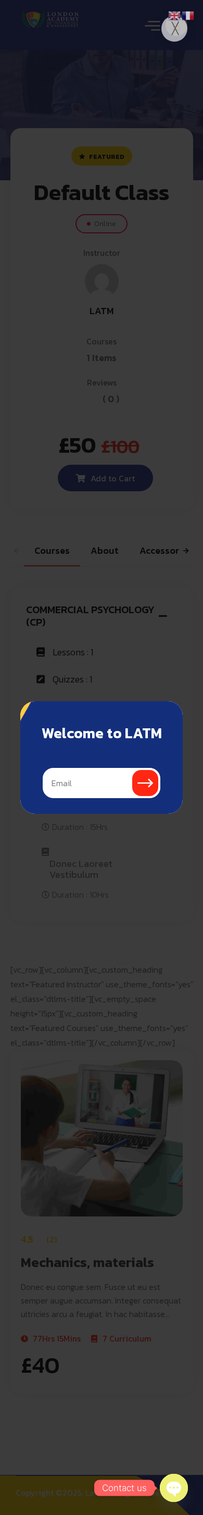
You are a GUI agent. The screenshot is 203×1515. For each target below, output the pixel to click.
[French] (188, 14)
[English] (175, 14)
